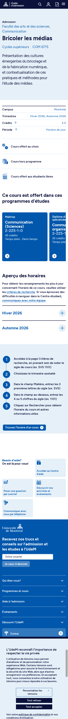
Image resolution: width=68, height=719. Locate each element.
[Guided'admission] (34, 528)
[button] (63, 4)
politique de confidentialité (34, 714)
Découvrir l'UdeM (12, 622)
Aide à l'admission (13, 601)
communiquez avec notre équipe (24, 300)
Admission (9, 22)
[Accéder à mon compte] (48, 4)
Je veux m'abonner (16, 564)
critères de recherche (21, 292)
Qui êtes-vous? (11, 580)
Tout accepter (34, 706)
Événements (9, 611)
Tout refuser (34, 700)
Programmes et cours (15, 591)
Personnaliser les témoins (36, 692)
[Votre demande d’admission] (57, 4)
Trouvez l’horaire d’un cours (22, 427)
